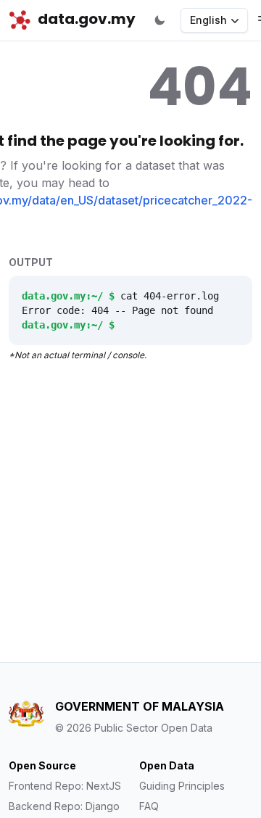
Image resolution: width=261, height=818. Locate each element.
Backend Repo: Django (64, 806)
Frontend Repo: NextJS (65, 786)
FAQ (149, 806)
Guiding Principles (182, 786)
